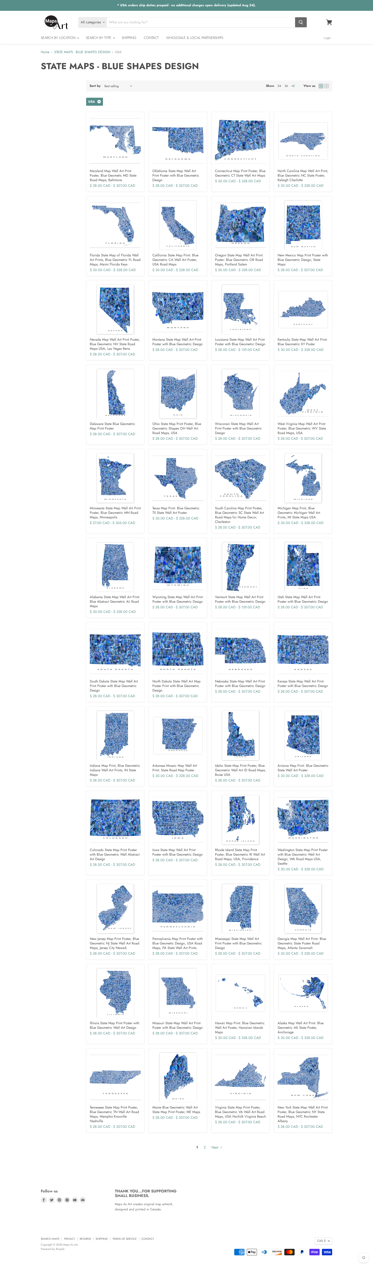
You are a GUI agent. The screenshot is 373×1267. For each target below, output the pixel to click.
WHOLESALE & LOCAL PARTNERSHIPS (194, 37)
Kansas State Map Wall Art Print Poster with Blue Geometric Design (303, 683)
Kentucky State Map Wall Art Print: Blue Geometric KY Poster (303, 342)
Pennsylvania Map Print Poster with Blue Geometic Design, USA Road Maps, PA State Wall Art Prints (177, 943)
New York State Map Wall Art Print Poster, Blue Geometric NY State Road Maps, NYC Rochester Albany (303, 1114)
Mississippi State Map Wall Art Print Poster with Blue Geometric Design (238, 943)
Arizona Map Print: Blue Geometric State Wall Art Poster (303, 768)
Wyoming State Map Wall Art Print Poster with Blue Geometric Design (177, 599)
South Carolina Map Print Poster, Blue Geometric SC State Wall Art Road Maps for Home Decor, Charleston (239, 515)
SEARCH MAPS (50, 1239)
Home (45, 52)
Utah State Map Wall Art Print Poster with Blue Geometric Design (303, 599)
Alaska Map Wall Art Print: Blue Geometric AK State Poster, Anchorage (301, 1028)
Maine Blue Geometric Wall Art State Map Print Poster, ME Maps (176, 1109)
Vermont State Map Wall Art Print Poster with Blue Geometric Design (240, 599)
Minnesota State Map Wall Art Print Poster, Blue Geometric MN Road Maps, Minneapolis (115, 513)
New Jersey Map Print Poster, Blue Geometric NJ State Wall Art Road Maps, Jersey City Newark (114, 943)
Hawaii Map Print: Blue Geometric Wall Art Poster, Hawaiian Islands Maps (240, 1028)
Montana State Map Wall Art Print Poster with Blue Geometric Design (177, 342)
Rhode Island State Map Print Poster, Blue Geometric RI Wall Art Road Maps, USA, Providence (240, 854)
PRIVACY (69, 1239)
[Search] (301, 22)
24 (279, 86)
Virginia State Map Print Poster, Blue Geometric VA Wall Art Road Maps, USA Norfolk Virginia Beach (240, 1112)
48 (293, 86)
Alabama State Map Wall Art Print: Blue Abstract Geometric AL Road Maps (115, 601)
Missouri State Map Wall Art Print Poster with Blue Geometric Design (177, 1025)
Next (215, 1147)
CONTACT (151, 37)
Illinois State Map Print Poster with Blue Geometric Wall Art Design (114, 1025)
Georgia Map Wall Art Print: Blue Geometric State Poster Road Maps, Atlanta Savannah (302, 943)
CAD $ (321, 1241)
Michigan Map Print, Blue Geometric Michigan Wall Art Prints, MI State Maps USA (299, 513)
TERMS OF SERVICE (124, 1239)
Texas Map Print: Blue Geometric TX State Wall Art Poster (175, 510)
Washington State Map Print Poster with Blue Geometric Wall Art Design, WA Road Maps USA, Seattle (303, 856)
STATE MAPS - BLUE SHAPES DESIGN (82, 52)
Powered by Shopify (53, 1249)
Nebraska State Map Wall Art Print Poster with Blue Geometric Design (240, 683)
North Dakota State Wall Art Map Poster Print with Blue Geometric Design (176, 686)
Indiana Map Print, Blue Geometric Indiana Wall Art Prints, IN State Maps (115, 770)
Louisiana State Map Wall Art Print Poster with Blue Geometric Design (240, 342)
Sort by (95, 86)
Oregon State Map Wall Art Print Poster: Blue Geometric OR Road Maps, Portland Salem (239, 260)
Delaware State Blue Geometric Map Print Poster (112, 426)
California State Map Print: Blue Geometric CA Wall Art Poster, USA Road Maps (175, 260)
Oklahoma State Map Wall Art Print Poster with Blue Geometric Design (175, 175)
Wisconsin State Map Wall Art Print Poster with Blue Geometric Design (238, 428)
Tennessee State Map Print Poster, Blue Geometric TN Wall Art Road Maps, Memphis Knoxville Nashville (114, 1114)
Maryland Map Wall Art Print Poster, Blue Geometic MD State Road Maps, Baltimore (113, 175)
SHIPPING (129, 37)
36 (286, 86)
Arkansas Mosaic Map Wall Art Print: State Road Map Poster (174, 768)
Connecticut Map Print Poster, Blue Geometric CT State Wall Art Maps (240, 173)
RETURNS (85, 1239)
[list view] (326, 86)
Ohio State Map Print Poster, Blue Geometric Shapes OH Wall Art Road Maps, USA (176, 428)
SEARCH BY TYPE (99, 37)
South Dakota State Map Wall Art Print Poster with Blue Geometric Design (114, 686)
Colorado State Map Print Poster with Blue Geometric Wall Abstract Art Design (115, 854)
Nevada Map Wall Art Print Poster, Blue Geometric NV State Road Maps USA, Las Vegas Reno (115, 344)
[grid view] (321, 86)
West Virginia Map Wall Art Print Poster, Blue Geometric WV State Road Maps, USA (302, 428)
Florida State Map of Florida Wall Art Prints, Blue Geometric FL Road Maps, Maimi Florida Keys (115, 260)
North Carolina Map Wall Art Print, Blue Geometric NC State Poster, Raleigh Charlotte (303, 175)
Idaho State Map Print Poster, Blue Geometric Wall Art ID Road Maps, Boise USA (240, 770)
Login (327, 37)
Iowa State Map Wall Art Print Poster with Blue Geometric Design (177, 852)
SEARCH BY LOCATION (59, 37)
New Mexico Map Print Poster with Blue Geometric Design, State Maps (303, 260)
